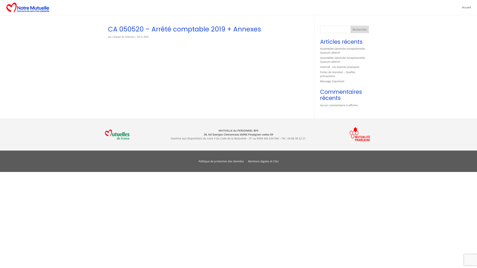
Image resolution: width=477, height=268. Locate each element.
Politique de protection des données (221, 161)
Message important (332, 81)
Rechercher (360, 29)
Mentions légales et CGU (263, 161)
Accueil (466, 7)
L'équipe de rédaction (123, 36)
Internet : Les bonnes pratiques (339, 67)
